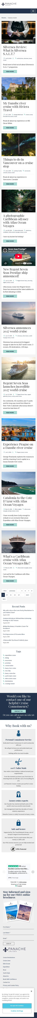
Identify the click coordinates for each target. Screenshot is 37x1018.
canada (5, 172)
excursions (8, 660)
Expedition (6, 967)
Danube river (6, 116)
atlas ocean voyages (14, 232)
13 (19, 595)
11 (11, 595)
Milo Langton (18, 509)
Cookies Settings (17, 1011)
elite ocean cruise (10, 678)
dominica (28, 230)
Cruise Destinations (9, 957)
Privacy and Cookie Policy (11, 985)
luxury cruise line (10, 673)
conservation (9, 665)
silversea (26, 58)
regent (4, 282)
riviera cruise (29, 114)
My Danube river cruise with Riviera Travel (16, 106)
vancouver (27, 171)
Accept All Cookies (17, 1006)
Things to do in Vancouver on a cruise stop (18, 162)
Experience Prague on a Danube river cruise (18, 446)
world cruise (18, 396)
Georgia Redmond (18, 114)
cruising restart (10, 684)
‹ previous (12, 591)
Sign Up (8, 944)
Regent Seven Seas (22, 280)
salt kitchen (20, 58)
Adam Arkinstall (19, 230)
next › (27, 595)
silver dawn (26, 336)
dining (7, 658)
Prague (18, 452)
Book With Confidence (10, 979)
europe (10, 511)
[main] (17, 1002)
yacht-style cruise (10, 676)
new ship (30, 280)
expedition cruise (10, 655)
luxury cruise (13, 116)
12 (15, 595)
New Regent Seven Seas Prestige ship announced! (15, 272)
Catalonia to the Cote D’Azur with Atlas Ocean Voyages (17, 501)
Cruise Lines (6, 960)
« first (4, 591)
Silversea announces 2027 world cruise (17, 329)
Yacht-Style (6, 973)
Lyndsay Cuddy (18, 171)
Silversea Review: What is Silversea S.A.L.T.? (15, 50)
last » (4, 599)
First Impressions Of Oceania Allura (14, 634)
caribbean (5, 232)
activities (8, 663)
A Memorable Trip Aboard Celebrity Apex (15, 640)
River (4, 970)
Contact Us (18, 711)
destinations (9, 681)
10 (7, 595)
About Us (6, 976)
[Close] (31, 991)
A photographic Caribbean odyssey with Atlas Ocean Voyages (15, 220)
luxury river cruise (10, 668)
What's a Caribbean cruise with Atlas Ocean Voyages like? (16, 559)
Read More (10, 71)
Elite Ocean (6, 964)
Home (4, 18)
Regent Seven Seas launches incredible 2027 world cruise (16, 386)
